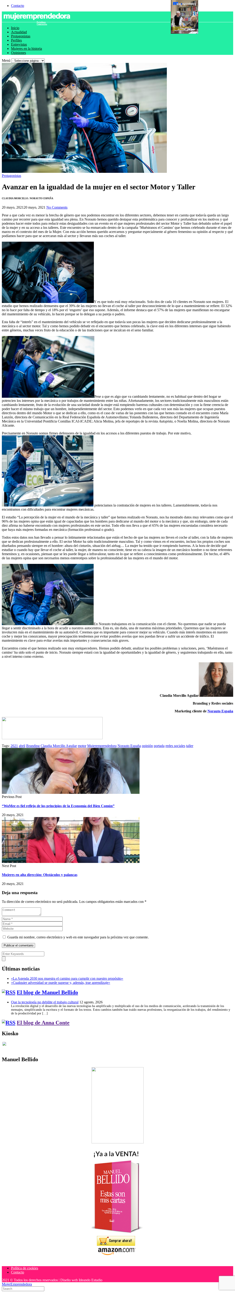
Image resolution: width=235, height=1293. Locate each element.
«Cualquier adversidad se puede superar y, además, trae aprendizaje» (60, 983)
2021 (14, 746)
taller (189, 746)
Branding (33, 746)
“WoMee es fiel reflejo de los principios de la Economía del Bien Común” (58, 806)
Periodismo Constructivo (42, 23)
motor (82, 746)
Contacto (17, 6)
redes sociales (175, 746)
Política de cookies (24, 1268)
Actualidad (19, 32)
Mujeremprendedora (102, 746)
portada (159, 746)
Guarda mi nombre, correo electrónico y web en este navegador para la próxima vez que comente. (78, 937)
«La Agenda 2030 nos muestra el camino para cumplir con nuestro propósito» (67, 978)
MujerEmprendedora (17, 1284)
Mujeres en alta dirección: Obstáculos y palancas (39, 875)
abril (22, 746)
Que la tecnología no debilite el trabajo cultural (44, 1002)
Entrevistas (19, 44)
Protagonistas (20, 36)
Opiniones (18, 53)
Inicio (15, 28)
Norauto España (220, 711)
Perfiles (16, 40)
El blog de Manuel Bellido (47, 992)
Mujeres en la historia (26, 48)
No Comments (56, 207)
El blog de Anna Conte (43, 1023)
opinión (147, 746)
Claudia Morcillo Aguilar (59, 746)
